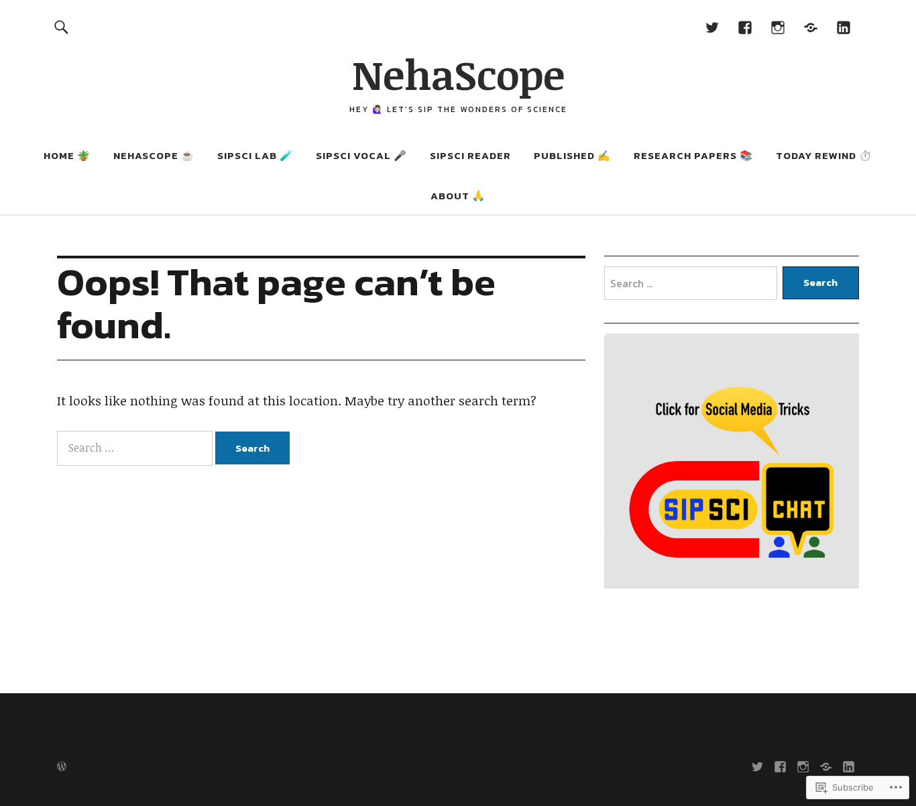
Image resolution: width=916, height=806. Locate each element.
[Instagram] (778, 26)
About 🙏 (458, 195)
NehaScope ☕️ (153, 155)
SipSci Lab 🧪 (255, 155)
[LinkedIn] (844, 26)
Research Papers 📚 (693, 155)
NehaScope (458, 73)
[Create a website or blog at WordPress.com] (61, 767)
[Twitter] (712, 26)
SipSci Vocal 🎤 (361, 155)
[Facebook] (745, 26)
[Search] (61, 26)
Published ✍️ (572, 155)
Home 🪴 (67, 155)
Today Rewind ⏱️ (824, 155)
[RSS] (811, 26)
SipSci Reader (470, 155)
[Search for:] (136, 447)
